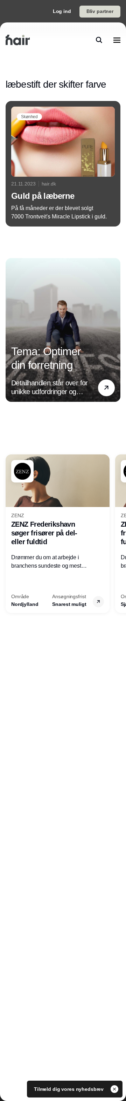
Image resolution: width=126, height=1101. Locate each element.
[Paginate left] (11, 330)
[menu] (116, 40)
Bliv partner (99, 11)
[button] (106, 387)
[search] (99, 40)
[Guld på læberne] (63, 164)
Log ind (62, 11)
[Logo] (18, 40)
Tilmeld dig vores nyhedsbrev (69, 1089)
